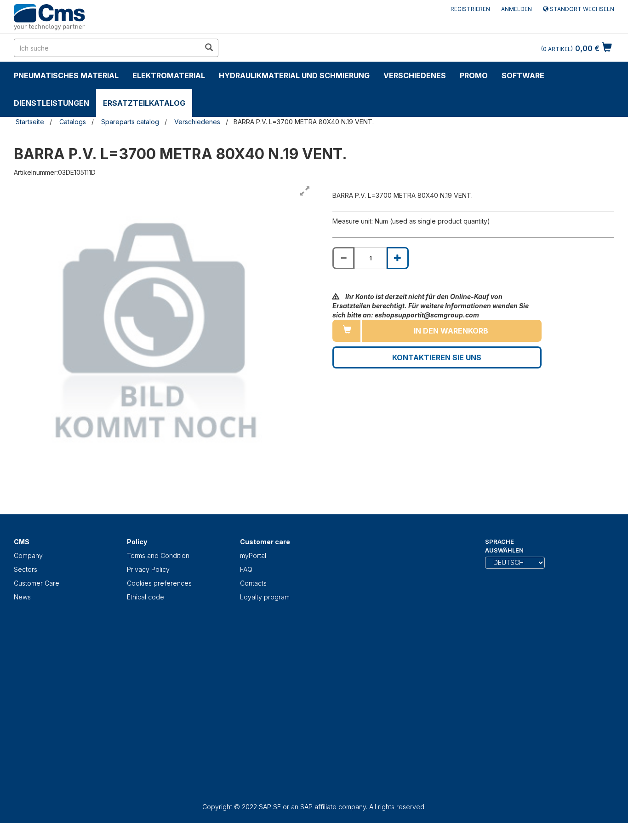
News (22, 597)
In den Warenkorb (451, 330)
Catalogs (72, 122)
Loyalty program (265, 597)
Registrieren (470, 9)
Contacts (253, 583)
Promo (474, 75)
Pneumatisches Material (66, 75)
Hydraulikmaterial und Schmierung (294, 75)
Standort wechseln (581, 9)
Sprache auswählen (504, 546)
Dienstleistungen (51, 103)
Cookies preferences (159, 583)
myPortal (253, 555)
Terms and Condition (158, 555)
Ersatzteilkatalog (144, 103)
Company (28, 555)
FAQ (246, 569)
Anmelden (516, 9)
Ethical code (145, 597)
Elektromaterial (168, 75)
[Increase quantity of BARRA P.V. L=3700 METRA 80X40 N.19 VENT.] (398, 258)
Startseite (30, 122)
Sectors (25, 569)
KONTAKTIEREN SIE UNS (436, 357)
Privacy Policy (148, 569)
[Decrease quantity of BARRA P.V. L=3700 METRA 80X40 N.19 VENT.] (343, 258)
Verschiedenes (414, 75)
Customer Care (36, 583)
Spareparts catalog (130, 122)
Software (523, 75)
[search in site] (209, 48)
